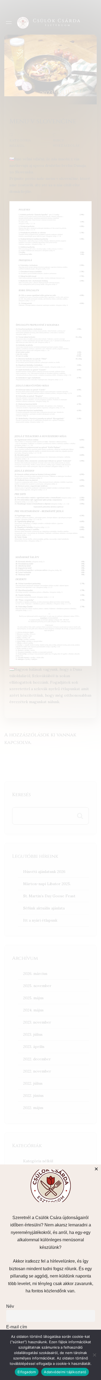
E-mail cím (16, 1327)
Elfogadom (27, 1372)
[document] (50, 690)
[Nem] (94, 1355)
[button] (96, 1169)
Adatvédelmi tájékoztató (65, 1372)
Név (10, 1306)
